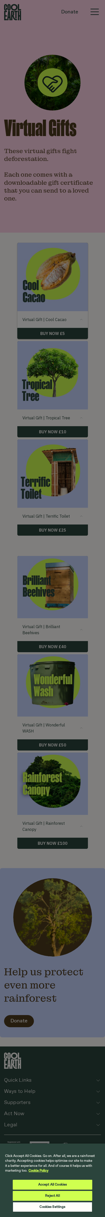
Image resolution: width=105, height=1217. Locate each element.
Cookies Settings (52, 1207)
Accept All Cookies (52, 1185)
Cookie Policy (38, 1171)
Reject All (52, 1196)
